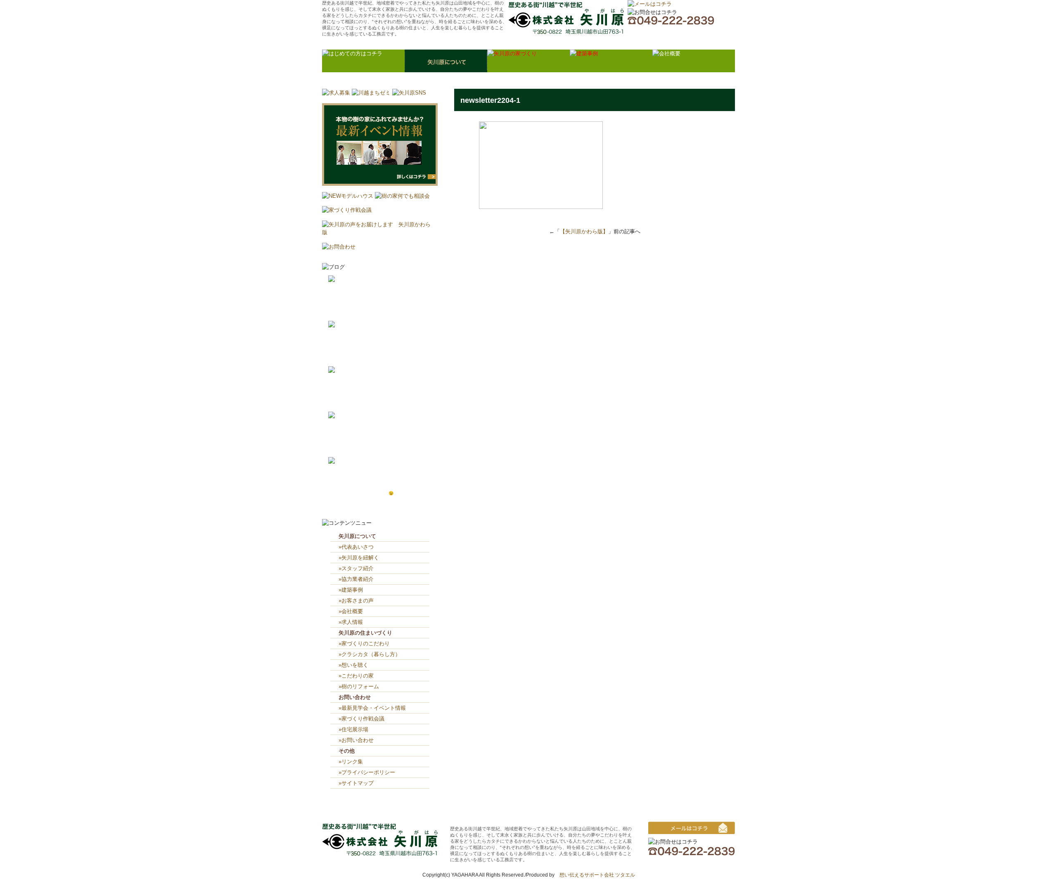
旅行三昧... (365, 439)
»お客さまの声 (356, 600)
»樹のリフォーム (359, 686)
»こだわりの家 (356, 676)
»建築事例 (351, 590)
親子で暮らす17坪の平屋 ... (382, 448)
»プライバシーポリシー (367, 772)
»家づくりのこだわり (364, 643)
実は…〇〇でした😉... (376, 493)
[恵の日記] (342, 370)
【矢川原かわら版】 (584, 231)
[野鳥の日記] (345, 325)
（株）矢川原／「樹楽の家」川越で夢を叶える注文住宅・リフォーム (566, 18)
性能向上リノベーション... (380, 303)
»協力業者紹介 (356, 579)
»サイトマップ (359, 783)
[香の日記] (342, 415)
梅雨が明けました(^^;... (377, 402)
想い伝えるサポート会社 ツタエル (595, 875)
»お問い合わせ (356, 740)
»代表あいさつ (356, 547)
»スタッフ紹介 (356, 568)
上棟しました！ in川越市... (384, 348)
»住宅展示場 (353, 729)
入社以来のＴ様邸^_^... (377, 485)
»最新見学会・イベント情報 (372, 708)
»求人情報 (351, 622)
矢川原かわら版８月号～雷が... (381, 394)
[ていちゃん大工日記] (355, 461)
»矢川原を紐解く (359, 558)
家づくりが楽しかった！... (380, 311)
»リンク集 (351, 761)
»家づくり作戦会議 (361, 719)
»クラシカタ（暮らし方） (370, 654)
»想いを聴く (353, 665)
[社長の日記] (345, 279)
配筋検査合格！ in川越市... (383, 357)
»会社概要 (351, 611)
